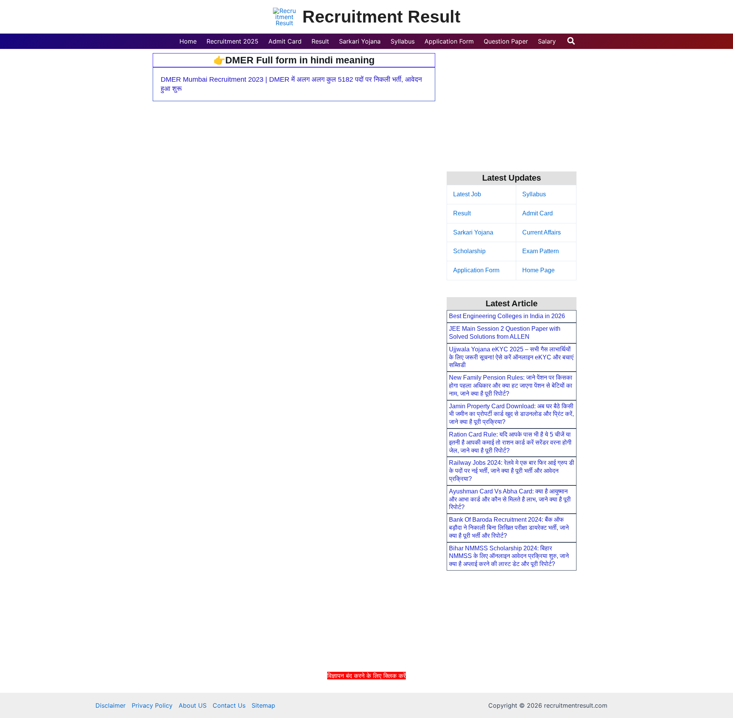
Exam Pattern (540, 251)
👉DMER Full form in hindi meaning (294, 60)
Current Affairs (541, 232)
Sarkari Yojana (473, 232)
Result (462, 213)
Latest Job (467, 194)
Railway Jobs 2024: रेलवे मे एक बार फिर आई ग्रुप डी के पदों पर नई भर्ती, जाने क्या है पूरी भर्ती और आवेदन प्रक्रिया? (511, 470)
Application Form (476, 270)
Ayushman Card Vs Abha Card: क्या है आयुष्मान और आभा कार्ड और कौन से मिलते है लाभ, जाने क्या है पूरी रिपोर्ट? (510, 499)
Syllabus (534, 194)
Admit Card (537, 213)
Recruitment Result (381, 16)
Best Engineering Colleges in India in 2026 (507, 316)
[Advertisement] (366, 698)
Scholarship (469, 251)
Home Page (538, 270)
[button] (571, 41)
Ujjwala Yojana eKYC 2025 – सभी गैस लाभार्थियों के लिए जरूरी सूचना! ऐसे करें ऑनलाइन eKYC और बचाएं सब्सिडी (511, 357)
